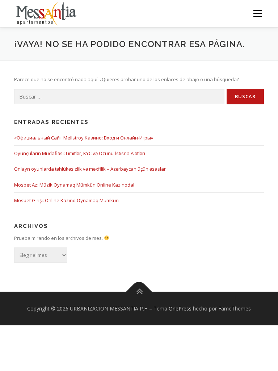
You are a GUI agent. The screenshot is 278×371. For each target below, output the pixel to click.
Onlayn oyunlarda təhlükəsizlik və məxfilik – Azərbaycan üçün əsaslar (90, 169)
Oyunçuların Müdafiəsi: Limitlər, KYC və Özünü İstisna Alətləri (79, 153)
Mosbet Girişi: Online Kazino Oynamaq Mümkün (66, 200)
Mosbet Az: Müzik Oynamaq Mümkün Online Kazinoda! (74, 185)
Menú (257, 13)
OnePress (180, 308)
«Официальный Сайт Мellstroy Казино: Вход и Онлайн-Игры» (83, 137)
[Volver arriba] (139, 291)
